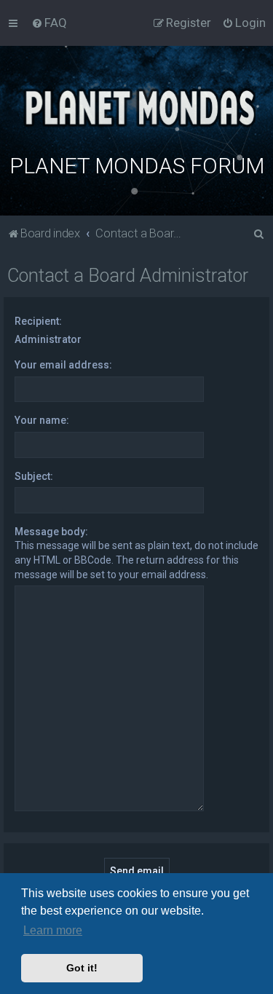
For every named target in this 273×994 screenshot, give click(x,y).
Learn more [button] (52, 930)
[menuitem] (49, 22)
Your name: (42, 420)
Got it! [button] (82, 968)
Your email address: (63, 365)
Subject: (34, 476)
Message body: (51, 531)
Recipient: (38, 321)
